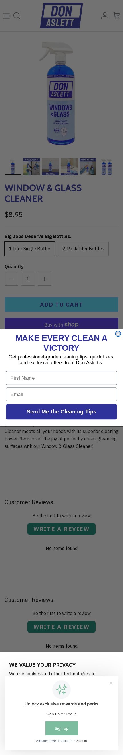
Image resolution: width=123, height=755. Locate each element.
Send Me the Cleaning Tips (61, 411)
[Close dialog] (118, 333)
